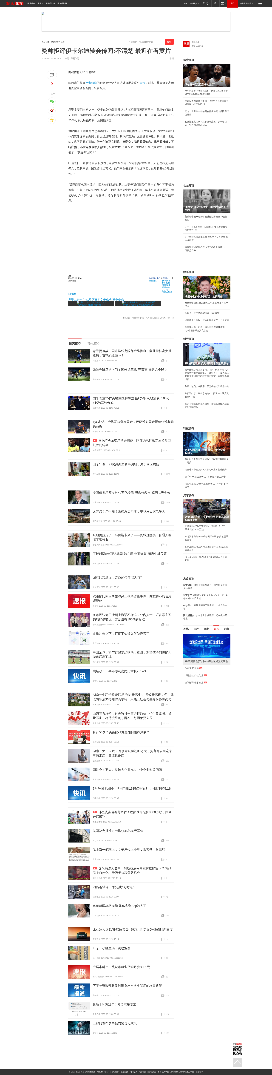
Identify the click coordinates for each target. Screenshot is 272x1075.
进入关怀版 (62, 3)
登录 (233, 3)
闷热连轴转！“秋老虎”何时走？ (114, 887)
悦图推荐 (72, 294)
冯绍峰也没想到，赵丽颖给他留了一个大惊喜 (207, 320)
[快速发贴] (52, 75)
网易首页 (31, 3)
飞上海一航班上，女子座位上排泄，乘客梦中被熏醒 (129, 849)
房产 (196, 629)
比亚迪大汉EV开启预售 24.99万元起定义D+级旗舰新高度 (133, 929)
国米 (142, 82)
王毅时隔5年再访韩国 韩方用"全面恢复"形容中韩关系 (130, 554)
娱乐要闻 (189, 272)
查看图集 (153, 280)
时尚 (226, 629)
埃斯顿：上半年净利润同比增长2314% (120, 671)
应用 (39, 3)
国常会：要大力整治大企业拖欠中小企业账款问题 (127, 769)
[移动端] (185, 3)
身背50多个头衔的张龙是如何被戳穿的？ (121, 732)
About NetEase (103, 1072)
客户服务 (143, 1072)
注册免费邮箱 (245, 3)
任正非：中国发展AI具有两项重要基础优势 (206, 469)
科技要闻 (189, 428)
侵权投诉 (199, 1072)
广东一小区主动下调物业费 (111, 948)
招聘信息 (133, 1072)
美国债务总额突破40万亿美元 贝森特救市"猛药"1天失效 (131, 492)
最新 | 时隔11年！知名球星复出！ (116, 1004)
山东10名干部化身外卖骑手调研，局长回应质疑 (126, 464)
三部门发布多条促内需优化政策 (115, 1023)
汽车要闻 (189, 495)
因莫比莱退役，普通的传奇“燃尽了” (117, 577)
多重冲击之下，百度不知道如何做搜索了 (121, 633)
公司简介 (115, 1072)
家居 (216, 629)
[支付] (215, 3)
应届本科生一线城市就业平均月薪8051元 (121, 967)
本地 (186, 629)
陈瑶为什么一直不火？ (196, 668)
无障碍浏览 (50, 3)
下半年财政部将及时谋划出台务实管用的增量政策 (127, 985)
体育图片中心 (154, 278)
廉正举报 (190, 1072)
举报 (171, 58)
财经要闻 (189, 339)
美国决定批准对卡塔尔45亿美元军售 (118, 831)
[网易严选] (205, 3)
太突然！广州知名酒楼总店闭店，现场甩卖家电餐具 (129, 511)
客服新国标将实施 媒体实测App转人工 (119, 906)
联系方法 (124, 1072)
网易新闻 (195, 42)
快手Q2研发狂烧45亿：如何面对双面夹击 (205, 476)
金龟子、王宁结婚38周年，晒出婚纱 (202, 313)
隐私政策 (152, 1072)
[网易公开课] (194, 3)
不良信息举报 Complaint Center (171, 1072)
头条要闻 (189, 185)
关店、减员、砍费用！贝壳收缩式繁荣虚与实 (207, 386)
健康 (206, 629)
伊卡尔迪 (91, 82)
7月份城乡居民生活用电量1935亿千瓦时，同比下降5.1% (132, 788)
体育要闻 (189, 60)
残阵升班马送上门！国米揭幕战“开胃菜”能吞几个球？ (130, 369)
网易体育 (55, 42)
